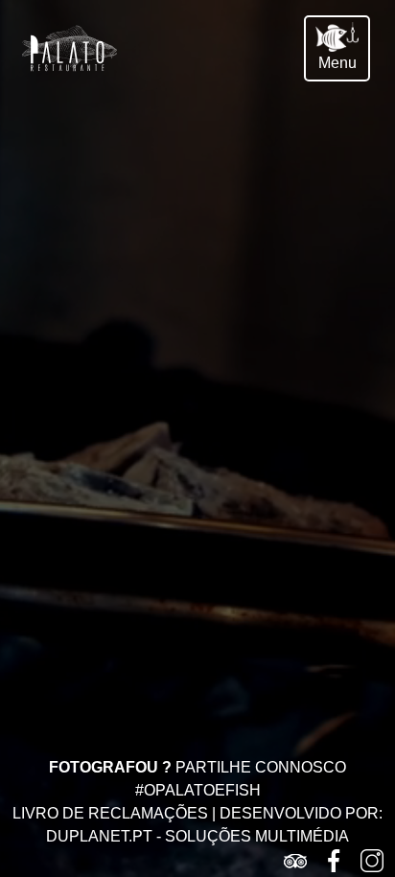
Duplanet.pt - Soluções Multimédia (197, 836)
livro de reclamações (110, 813)
